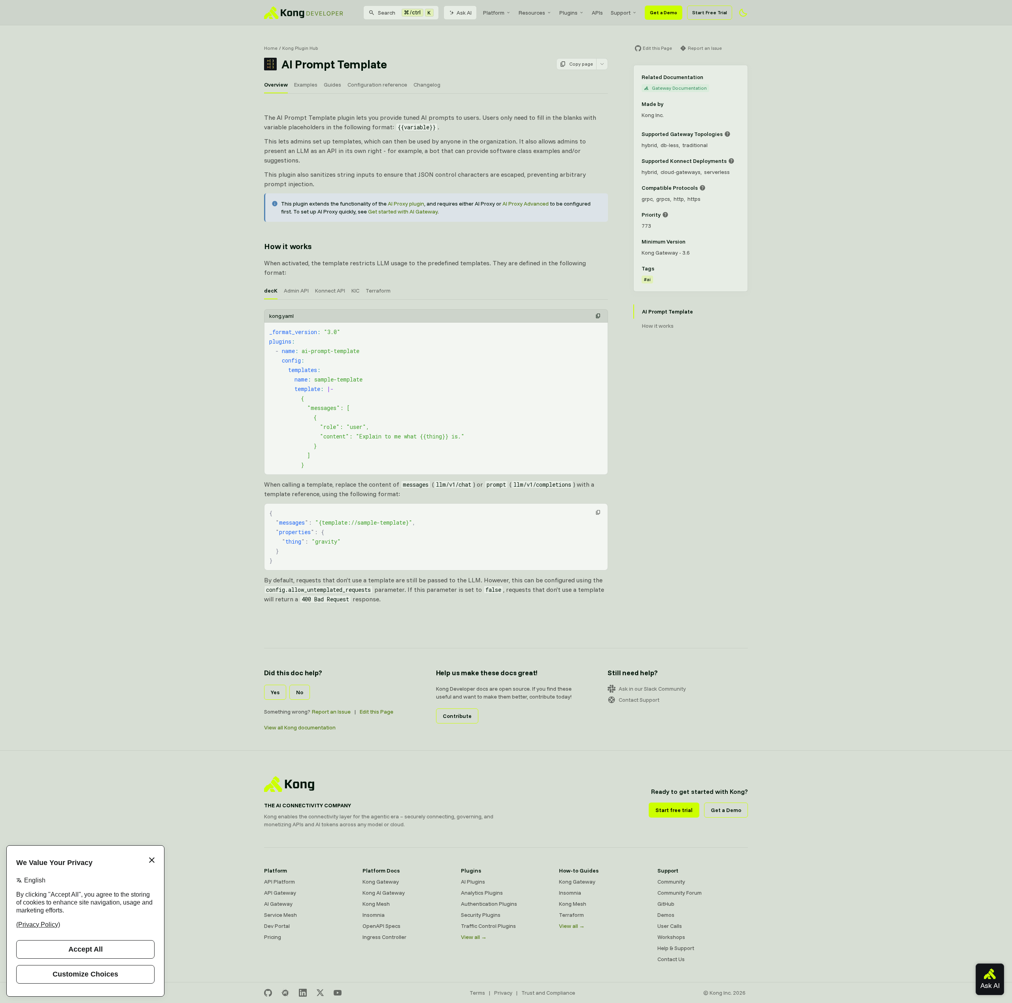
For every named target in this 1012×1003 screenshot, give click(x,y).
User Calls (669, 925)
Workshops (671, 937)
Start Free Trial (709, 12)
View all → (474, 937)
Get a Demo (663, 12)
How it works (288, 246)
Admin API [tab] (296, 290)
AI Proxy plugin (406, 203)
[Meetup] (285, 993)
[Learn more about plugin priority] (665, 215)
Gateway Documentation (679, 88)
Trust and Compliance (548, 992)
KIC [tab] (355, 290)
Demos (665, 914)
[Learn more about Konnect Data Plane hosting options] (731, 161)
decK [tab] (271, 290)
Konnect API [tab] (330, 290)
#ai (647, 279)
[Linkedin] (303, 993)
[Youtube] (338, 993)
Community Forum (679, 892)
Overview (276, 84)
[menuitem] (497, 13)
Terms (477, 992)
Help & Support (675, 948)
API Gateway (280, 892)
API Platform (279, 881)
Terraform (571, 914)
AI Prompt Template (667, 311)
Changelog (426, 84)
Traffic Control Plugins (488, 925)
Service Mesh (280, 914)
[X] (320, 993)
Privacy (503, 992)
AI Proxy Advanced (525, 203)
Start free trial (674, 810)
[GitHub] (268, 993)
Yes (275, 692)
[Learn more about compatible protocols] (702, 188)
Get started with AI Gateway (403, 211)
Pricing (272, 937)
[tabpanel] (436, 392)
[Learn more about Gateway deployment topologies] (727, 134)
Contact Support (639, 699)
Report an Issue (331, 711)
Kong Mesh (376, 903)
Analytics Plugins (482, 892)
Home (271, 48)
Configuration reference (377, 84)
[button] (598, 316)
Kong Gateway (381, 881)
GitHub (665, 903)
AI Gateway (278, 903)
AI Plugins (473, 881)
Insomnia (374, 914)
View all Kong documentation (300, 727)
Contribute (457, 716)
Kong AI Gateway (384, 892)
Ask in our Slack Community (652, 688)
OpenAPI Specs (381, 925)
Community (671, 881)
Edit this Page (376, 711)
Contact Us (671, 959)
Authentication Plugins (489, 903)
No (299, 692)
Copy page (581, 64)
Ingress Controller (384, 937)
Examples (305, 84)
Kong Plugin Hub (300, 48)
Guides (332, 84)
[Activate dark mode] (743, 12)
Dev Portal (277, 925)
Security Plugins (480, 914)
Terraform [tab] (378, 290)
